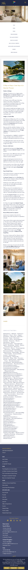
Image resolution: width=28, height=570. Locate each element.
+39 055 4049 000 (6, 549)
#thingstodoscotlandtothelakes (9, 369)
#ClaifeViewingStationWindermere (10, 427)
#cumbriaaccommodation (8, 396)
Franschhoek (5, 492)
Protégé (19, 229)
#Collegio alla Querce (7, 378)
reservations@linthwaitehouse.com (10, 543)
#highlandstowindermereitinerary (10, 372)
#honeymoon (6, 358)
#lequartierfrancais (7, 352)
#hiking (11, 358)
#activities (5, 359)
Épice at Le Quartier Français (8, 477)
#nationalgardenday (18, 343)
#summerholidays (18, 350)
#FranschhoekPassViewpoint (9, 406)
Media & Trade (5, 508)
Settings (21, 568)
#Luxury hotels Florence (8, 385)
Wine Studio (5, 485)
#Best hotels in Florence (13, 386)
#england (20, 335)
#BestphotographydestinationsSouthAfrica (12, 402)
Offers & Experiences (7, 503)
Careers (4, 506)
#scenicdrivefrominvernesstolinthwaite (11, 366)
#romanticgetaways (7, 356)
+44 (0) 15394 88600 (7, 541)
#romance (5, 355)
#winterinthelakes (8, 353)
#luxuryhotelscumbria (12, 395)
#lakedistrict (5, 335)
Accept (6, 568)
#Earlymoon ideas (19, 383)
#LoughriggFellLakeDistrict (9, 425)
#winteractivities (12, 355)
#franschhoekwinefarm (8, 363)
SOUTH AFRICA (6, 448)
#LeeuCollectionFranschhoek (9, 409)
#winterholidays (15, 352)
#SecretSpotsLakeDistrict (17, 418)
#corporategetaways (18, 339)
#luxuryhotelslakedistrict (8, 399)
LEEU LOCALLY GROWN (14, 43)
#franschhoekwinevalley (17, 362)
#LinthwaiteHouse (8, 414)
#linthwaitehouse (6, 333)
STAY (14, 25)
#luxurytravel (13, 336)
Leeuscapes (4, 499)
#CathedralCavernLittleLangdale (10, 428)
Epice (21, 226)
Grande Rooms (12, 123)
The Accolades (5, 510)
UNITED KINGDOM (7, 450)
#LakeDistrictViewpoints (8, 421)
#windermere (20, 333)
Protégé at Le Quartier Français (9, 475)
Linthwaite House (6, 545)
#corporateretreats (9, 346)
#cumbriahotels (18, 396)
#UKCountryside (6, 418)
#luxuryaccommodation (8, 343)
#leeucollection (6, 342)
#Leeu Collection (16, 376)
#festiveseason (8, 349)
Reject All (13, 568)
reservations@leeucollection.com (9, 531)
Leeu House (5, 461)
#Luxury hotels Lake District (17, 391)
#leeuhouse (5, 338)
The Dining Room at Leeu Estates (9, 469)
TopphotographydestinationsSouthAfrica (11, 404)
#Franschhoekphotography (8, 401)
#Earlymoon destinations (10, 383)
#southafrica (5, 339)
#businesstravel (6, 348)
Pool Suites (19, 177)
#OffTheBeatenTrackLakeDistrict (10, 416)
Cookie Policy (19, 560)
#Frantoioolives (19, 434)
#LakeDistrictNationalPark (8, 432)
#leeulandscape (11, 345)
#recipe (6, 360)
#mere (15, 335)
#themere (13, 348)
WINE (14, 31)
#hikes (15, 358)
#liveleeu (17, 345)
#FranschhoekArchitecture (9, 412)
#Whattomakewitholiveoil (8, 435)
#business (18, 340)
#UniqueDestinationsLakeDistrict (10, 431)
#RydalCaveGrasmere (7, 424)
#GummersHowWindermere (9, 422)
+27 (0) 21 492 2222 (7, 528)
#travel (11, 335)
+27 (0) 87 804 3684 (7, 530)
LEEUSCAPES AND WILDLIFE (14, 46)
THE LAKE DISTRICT (14, 37)
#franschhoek (16, 338)
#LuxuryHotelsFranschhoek (9, 411)
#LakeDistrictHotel (17, 414)
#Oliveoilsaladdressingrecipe (9, 437)
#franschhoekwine (7, 362)
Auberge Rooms (6, 94)
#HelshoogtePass (19, 406)
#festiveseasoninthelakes (8, 350)
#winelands (5, 340)
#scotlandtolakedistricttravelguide (10, 368)
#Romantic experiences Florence (10, 389)
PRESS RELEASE (14, 52)
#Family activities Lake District (9, 392)
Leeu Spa (4, 497)
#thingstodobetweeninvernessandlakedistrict (12, 373)
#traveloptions (6, 336)
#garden (5, 345)
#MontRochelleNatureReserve (9, 408)
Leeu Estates (5, 459)
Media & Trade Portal (6, 512)
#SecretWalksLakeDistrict (8, 419)
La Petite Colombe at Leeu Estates (9, 471)
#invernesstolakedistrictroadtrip (10, 365)
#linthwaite (14, 333)
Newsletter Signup (14, 518)
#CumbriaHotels (6, 415)
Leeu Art (4, 501)
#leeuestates (20, 336)
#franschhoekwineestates (14, 360)
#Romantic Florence (17, 388)
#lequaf (10, 338)
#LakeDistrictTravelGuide (10, 434)
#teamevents (11, 340)
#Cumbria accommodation (10, 393)
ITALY (4, 452)
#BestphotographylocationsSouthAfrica (11, 405)
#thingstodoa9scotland (9, 371)
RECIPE (14, 49)
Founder (4, 494)
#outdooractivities (12, 359)
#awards (12, 342)
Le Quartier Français (15, 94)
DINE (14, 28)
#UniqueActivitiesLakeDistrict (9, 429)
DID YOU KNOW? (14, 40)
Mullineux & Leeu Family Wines (9, 483)
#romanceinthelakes (17, 353)
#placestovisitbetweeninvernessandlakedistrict (12, 375)
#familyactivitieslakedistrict (8, 398)
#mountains (20, 358)
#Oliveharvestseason (7, 438)
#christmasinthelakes (16, 349)
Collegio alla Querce (7, 553)
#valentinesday (15, 356)
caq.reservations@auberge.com (9, 551)
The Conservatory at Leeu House (9, 473)
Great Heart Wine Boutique (8, 487)
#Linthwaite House (7, 376)
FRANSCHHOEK (14, 34)
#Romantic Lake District (13, 381)
